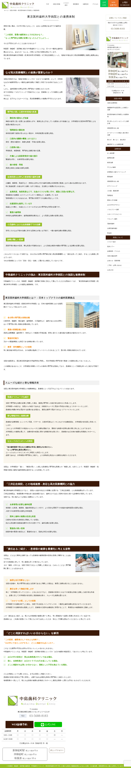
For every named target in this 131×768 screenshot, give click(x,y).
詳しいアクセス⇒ (56, 750)
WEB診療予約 (19, 724)
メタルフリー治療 (113, 209)
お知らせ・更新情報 (113, 260)
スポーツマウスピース (114, 214)
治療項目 (86, 4)
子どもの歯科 (111, 167)
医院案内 (76, 4)
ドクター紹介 (66, 4)
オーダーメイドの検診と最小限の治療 (118, 134)
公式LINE (110, 270)
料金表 (109, 233)
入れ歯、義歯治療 (113, 191)
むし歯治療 (110, 153)
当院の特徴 (56, 4)
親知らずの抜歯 (112, 200)
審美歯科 (110, 176)
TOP (47, 4)
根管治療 (110, 162)
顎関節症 (110, 195)
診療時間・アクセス (113, 251)
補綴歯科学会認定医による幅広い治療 (118, 109)
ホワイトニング (112, 186)
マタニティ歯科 (112, 219)
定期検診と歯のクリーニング (116, 172)
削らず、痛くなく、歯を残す (116, 139)
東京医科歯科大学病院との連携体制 (118, 115)
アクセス (95, 4)
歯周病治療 (110, 158)
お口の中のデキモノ (113, 205)
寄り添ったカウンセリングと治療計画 (118, 122)
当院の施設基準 (112, 256)
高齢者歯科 (110, 223)
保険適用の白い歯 (113, 128)
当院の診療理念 (112, 103)
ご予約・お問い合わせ (114, 265)
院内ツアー (110, 246)
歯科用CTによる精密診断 (115, 144)
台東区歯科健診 (112, 228)
